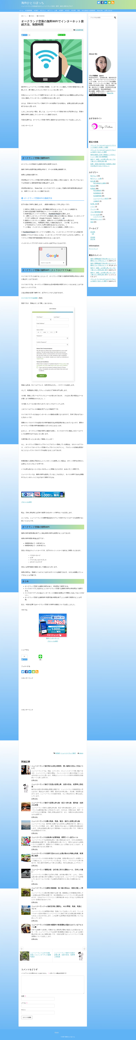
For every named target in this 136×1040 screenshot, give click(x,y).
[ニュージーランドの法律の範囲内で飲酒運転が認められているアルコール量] (26, 928)
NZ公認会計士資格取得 (88, 10)
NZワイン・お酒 (52, 10)
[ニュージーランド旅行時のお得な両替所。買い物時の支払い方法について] (26, 769)
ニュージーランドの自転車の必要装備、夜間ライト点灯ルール (54, 837)
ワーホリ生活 (94, 214)
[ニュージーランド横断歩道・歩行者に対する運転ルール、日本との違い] (26, 873)
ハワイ (92, 206)
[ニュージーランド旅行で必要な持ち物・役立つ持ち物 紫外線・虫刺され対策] (26, 806)
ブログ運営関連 (95, 212)
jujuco (81, 753)
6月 (93, 234)
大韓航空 (96, 201)
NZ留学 (61, 10)
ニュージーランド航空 (100, 198)
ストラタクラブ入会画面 (29, 298)
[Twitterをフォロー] (98, 2)
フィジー (93, 209)
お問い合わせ (108, 10)
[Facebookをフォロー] (102, 2)
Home (57, 1032)
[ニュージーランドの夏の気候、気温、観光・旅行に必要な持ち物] (26, 825)
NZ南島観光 (97, 193)
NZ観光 (92, 188)
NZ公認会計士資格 (99, 183)
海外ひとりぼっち (32, 2)
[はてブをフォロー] (105, 2)
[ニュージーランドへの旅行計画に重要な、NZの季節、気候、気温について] (26, 910)
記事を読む (34, 780)
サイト (23, 1010)
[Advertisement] (52, 140)
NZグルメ (43, 10)
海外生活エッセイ (96, 219)
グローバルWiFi (26, 502)
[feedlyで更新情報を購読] (109, 2)
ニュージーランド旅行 (68, 753)
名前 (23, 996)
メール (24, 1003)
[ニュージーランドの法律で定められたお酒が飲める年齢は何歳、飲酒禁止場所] (26, 857)
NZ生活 (67, 10)
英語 (78, 10)
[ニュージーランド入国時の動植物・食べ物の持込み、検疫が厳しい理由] (26, 891)
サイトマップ (93, 249)
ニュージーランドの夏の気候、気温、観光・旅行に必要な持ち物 (55, 821)
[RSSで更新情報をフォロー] (112, 2)
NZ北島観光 (97, 190)
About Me (100, 10)
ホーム (21, 10)
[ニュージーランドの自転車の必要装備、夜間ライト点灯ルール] (26, 841)
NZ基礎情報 (28, 10)
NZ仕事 (73, 10)
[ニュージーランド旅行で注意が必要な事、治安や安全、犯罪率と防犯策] (26, 788)
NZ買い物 (93, 204)
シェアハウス (97, 216)
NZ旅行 (36, 10)
